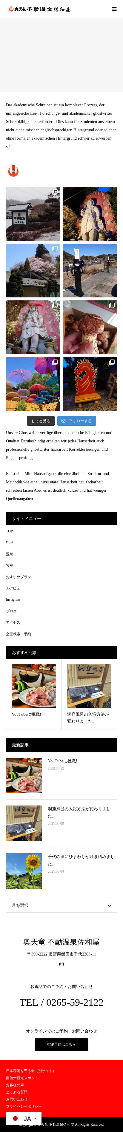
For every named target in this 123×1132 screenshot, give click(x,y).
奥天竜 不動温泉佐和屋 (61, 942)
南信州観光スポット (22, 1078)
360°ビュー (15, 588)
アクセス (13, 622)
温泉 (9, 554)
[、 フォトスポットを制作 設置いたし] (90, 384)
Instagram (13, 599)
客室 (9, 565)
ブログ (11, 611)
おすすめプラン (18, 577)
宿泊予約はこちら (61, 1044)
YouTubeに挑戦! (62, 761)
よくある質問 (16, 1092)
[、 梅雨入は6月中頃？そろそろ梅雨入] (33, 384)
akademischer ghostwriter (90, 113)
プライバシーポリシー (24, 1106)
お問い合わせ (16, 1099)
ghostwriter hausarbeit (49, 449)
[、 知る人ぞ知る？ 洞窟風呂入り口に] (90, 214)
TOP (9, 531)
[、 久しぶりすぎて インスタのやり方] (90, 327)
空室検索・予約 (18, 634)
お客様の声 (15, 1085)
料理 (9, 542)
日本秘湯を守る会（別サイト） (31, 1071)
